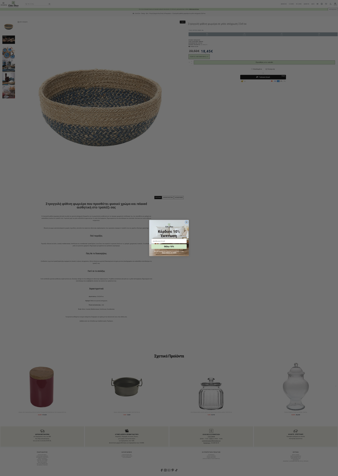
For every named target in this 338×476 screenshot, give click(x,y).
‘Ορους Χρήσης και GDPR (169, 252)
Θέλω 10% (169, 246)
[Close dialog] (186, 222)
